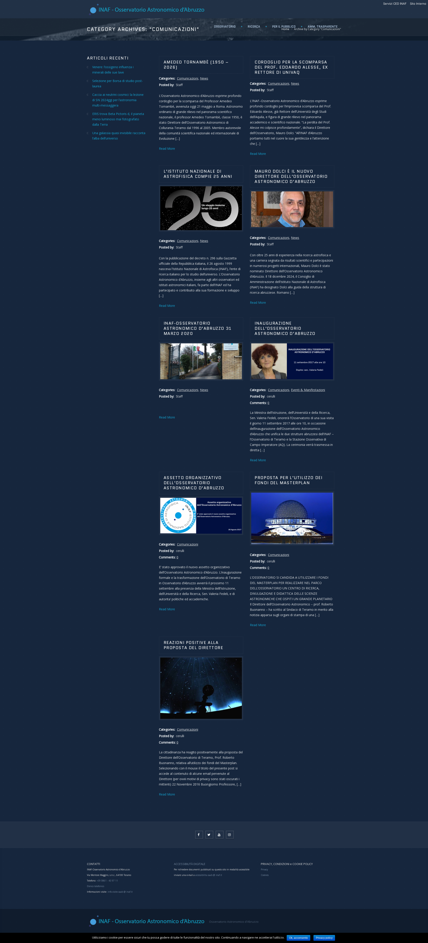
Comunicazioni (187, 78)
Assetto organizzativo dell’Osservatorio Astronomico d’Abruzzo (194, 483)
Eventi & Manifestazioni (308, 390)
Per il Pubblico (284, 27)
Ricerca (254, 27)
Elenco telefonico (95, 886)
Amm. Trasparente (322, 27)
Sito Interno (418, 3)
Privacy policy (324, 937)
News (204, 78)
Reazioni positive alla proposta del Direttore (193, 645)
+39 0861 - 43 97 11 (107, 880)
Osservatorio (225, 27)
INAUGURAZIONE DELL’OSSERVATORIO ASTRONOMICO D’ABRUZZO (285, 328)
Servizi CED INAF (395, 3)
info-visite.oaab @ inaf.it (120, 891)
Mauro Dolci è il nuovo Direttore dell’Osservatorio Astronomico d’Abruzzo (291, 176)
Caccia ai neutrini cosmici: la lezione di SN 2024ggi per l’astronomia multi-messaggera (118, 99)
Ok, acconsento (298, 937)
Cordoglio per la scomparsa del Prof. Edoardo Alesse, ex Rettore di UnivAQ (291, 67)
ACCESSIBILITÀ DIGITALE (189, 864)
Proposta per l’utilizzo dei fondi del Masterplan (288, 480)
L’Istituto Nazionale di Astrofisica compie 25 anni (198, 173)
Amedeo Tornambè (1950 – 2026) (196, 64)
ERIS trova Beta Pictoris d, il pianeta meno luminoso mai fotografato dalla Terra (118, 119)
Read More (167, 148)
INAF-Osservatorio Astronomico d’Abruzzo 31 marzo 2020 (198, 328)
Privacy (264, 869)
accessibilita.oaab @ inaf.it (208, 875)
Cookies (265, 875)
